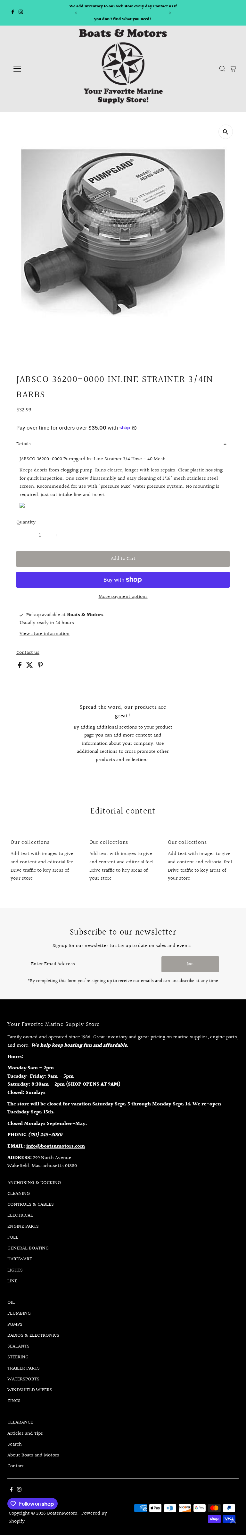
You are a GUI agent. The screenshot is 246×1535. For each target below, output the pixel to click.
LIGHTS (15, 1270)
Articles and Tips (25, 1434)
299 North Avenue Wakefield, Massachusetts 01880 (42, 1162)
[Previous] (76, 13)
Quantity (26, 522)
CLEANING (18, 1194)
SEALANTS (18, 1346)
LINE (12, 1281)
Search (14, 1444)
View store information (45, 634)
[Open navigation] (36, 69)
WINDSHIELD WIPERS (29, 1390)
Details (23, 444)
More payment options (123, 597)
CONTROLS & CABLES (30, 1205)
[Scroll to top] (233, 1522)
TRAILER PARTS (23, 1368)
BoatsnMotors (62, 1513)
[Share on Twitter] (30, 667)
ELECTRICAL (20, 1215)
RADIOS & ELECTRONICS (33, 1336)
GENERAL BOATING (28, 1248)
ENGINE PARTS (23, 1227)
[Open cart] (233, 68)
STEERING (18, 1357)
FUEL (12, 1237)
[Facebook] (13, 12)
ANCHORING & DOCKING (34, 1183)
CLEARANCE (20, 1422)
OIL (11, 1303)
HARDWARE (19, 1259)
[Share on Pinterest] (40, 667)
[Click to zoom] (225, 132)
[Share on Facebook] (20, 667)
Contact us (27, 652)
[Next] (170, 13)
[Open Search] (222, 69)
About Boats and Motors (33, 1455)
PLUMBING (19, 1313)
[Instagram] (21, 12)
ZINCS (13, 1401)
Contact (15, 1466)
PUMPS (14, 1325)
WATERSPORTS (23, 1379)
